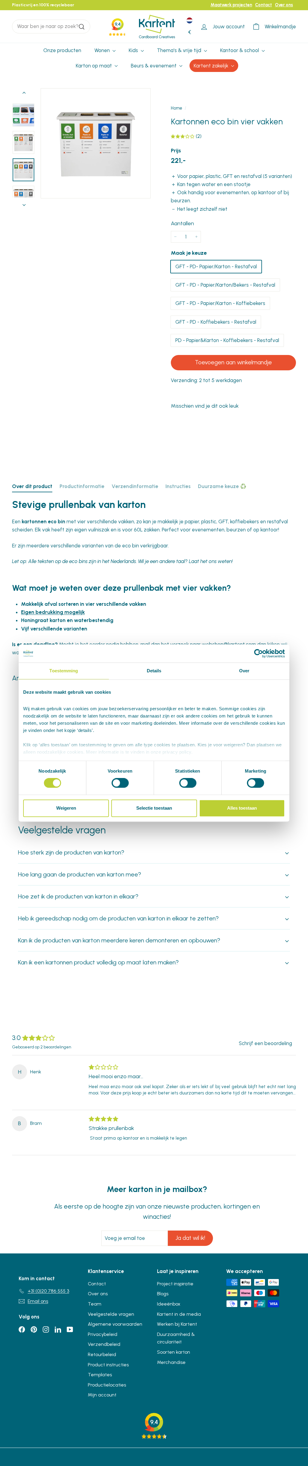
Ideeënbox (168, 1304)
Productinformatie (82, 486)
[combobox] (51, 26)
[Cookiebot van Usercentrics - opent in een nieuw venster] (258, 653)
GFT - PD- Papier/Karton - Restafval (216, 266)
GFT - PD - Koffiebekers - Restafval (215, 322)
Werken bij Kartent (177, 1324)
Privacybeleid (102, 1334)
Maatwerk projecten (231, 5)
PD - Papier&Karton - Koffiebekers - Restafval (227, 340)
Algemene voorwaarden (115, 1324)
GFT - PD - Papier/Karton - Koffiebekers (220, 303)
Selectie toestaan (154, 808)
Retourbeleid (102, 1354)
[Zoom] (95, 143)
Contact (263, 5)
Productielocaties (107, 1385)
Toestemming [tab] (63, 670)
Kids (134, 50)
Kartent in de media (179, 1314)
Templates (100, 1374)
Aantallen (182, 223)
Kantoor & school (240, 50)
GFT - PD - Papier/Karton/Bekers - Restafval (225, 285)
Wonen (102, 50)
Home (176, 108)
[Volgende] (24, 203)
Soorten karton (173, 1352)
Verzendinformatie (135, 486)
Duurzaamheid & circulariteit (176, 1338)
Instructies (178, 486)
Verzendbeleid (104, 1344)
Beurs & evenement (154, 66)
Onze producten (62, 50)
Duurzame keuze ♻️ (222, 486)
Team (94, 1304)
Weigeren (66, 808)
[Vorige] (24, 93)
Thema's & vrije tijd (179, 50)
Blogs (162, 1293)
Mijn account (102, 1395)
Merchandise (171, 1362)
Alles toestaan (242, 808)
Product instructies (108, 1365)
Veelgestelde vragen (111, 1314)
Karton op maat (94, 66)
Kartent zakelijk (211, 66)
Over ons (284, 5)
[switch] (120, 783)
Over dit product (32, 486)
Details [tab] (154, 670)
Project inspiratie (175, 1284)
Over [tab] (244, 670)
